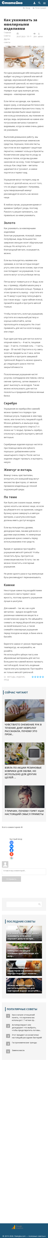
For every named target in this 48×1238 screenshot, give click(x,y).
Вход (28, 8)
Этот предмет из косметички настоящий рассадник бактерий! (27, 1036)
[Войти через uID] (11, 842)
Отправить (11, 879)
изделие (20, 676)
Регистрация (40, 8)
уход (6, 679)
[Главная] (12, 3)
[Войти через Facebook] (11, 850)
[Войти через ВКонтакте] (11, 846)
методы (11, 676)
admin (40, 36)
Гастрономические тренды (24, 1042)
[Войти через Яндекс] (11, 854)
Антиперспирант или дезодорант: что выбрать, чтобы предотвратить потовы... (26, 1027)
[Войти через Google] (11, 858)
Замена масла (18, 1050)
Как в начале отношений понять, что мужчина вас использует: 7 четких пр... (23, 1017)
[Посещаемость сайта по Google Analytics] (17, 1228)
